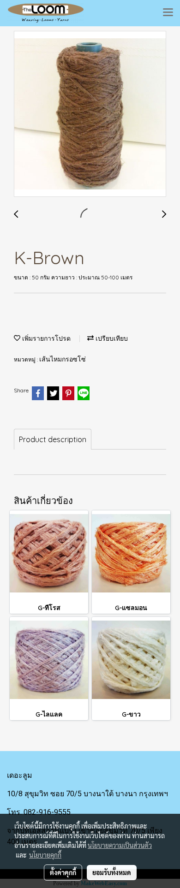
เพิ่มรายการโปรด (45, 338)
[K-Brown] (90, 114)
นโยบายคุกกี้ (45, 855)
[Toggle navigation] (168, 13)
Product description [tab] (52, 439)
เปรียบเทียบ (111, 338)
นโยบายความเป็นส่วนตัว (120, 845)
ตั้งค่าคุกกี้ (63, 872)
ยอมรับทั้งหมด (111, 872)
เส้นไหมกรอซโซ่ (62, 359)
